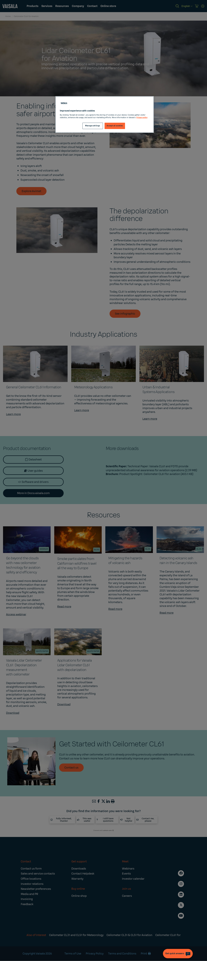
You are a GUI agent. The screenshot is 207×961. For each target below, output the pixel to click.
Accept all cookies (115, 126)
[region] (104, 114)
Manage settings (92, 126)
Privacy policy (141, 117)
